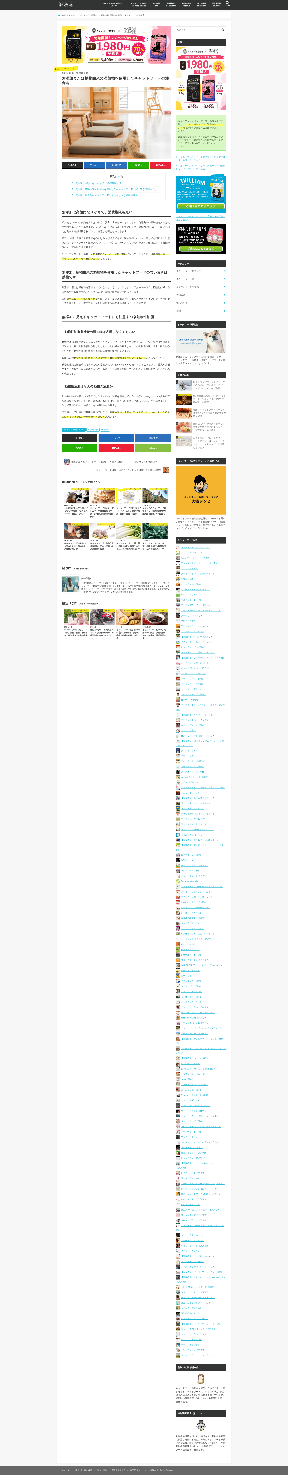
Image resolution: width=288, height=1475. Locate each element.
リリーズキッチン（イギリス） (195, 960)
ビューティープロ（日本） (193, 647)
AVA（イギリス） (189, 621)
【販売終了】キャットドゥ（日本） (198, 714)
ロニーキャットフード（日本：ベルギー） (201, 1194)
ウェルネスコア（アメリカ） (194, 1318)
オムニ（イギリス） (190, 1100)
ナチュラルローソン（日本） (194, 1033)
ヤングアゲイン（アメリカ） (194, 1350)
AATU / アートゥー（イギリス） (196, 558)
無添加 (106, 430)
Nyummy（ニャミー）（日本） (195, 1095)
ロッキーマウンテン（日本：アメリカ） (200, 1189)
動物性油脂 (94, 430)
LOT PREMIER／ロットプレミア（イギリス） (203, 965)
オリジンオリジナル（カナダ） (195, 1105)
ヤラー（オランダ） (190, 1345)
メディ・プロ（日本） (191, 986)
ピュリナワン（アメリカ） (193, 1158)
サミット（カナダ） (190, 1251)
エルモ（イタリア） (190, 793)
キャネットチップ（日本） (193, 694)
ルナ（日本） (187, 976)
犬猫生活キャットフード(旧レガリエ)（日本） (203, 1183)
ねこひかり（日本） (190, 1063)
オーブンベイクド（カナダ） (194, 1111)
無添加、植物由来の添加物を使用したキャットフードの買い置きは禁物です (114, 189)
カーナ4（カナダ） (190, 699)
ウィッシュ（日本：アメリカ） (195, 1334)
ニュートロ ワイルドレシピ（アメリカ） (200, 1329)
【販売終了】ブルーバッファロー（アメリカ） (203, 657)
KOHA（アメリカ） (190, 949)
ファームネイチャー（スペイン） (197, 803)
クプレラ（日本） (189, 751)
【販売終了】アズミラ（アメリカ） (198, 636)
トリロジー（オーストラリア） (195, 1292)
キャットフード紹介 (139, 4)
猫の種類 (156, 4)
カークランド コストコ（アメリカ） (198, 939)
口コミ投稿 (201, 4)
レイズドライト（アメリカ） (194, 1173)
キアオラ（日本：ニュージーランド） (199, 934)
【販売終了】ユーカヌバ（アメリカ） (199, 798)
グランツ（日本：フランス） (194, 865)
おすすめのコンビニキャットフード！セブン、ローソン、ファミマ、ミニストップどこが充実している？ (209, 442)
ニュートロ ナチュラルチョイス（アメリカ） (202, 1028)
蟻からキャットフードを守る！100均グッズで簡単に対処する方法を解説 (209, 413)
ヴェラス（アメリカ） (191, 1308)
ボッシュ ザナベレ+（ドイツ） (195, 668)
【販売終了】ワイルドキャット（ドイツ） (201, 1324)
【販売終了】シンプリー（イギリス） (199, 1256)
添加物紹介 (186, 4)
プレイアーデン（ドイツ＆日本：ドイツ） (201, 1126)
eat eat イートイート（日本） (195, 777)
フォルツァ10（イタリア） (194, 835)
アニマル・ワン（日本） (192, 1261)
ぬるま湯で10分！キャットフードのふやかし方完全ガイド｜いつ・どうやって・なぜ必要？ (209, 384)
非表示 (119, 176)
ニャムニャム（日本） (191, 1090)
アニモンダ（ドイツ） (191, 600)
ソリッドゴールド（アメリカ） (195, 1246)
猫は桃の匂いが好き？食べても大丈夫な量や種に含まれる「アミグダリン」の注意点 (209, 426)
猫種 (178, 310)
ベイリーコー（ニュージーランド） (198, 642)
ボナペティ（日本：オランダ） (195, 663)
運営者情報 (216, 4)
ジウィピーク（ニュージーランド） (198, 1355)
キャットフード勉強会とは (114, 4)
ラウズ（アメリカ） (190, 1178)
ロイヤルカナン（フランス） (194, 1199)
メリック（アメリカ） (191, 991)
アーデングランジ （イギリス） (196, 605)
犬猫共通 (180, 295)
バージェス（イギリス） (192, 684)
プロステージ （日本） (192, 1147)
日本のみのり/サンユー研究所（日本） (199, 1069)
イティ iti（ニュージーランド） (195, 907)
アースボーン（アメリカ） (193, 772)
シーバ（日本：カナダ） (192, 1235)
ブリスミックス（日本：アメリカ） (198, 652)
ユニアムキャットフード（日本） (197, 1303)
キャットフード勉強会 (146, 1470)
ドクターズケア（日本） (192, 766)
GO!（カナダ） (188, 860)
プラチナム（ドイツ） (191, 1132)
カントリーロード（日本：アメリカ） (199, 735)
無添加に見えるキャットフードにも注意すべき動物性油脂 (105, 195)
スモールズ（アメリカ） (192, 1240)
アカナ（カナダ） (189, 568)
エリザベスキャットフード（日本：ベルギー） (203, 787)
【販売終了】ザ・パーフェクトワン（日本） (202, 1272)
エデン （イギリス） (191, 782)
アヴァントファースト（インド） (197, 626)
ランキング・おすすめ (187, 287)
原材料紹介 (171, 4)
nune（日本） (187, 1079)
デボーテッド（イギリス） (193, 761)
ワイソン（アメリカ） (191, 1339)
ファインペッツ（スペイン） (194, 819)
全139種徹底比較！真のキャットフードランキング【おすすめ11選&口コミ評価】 (209, 399)
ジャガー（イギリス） (191, 913)
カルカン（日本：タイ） (192, 928)
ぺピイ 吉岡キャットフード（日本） (198, 1287)
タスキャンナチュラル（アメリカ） (198, 1297)
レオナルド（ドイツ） (191, 955)
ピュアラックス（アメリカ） (194, 1153)
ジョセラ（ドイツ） (190, 923)
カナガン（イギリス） (191, 689)
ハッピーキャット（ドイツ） (194, 876)
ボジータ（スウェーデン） (193, 673)
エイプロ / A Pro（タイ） (193, 552)
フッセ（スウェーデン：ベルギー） (198, 892)
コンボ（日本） (188, 730)
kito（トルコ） (188, 944)
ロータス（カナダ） (190, 970)
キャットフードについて (75, 430)
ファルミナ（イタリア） (192, 808)
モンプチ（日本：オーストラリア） (198, 1012)
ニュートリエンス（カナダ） (194, 1084)
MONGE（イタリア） (191, 1313)
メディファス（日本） (191, 981)
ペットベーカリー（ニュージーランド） (200, 1116)
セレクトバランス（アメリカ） (195, 1220)
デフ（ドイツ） (188, 756)
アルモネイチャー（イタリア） (195, 589)
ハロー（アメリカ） (190, 871)
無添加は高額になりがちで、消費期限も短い (97, 183)
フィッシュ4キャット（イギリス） (197, 829)
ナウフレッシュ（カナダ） (193, 1074)
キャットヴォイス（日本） (193, 725)
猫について (182, 303)
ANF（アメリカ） (189, 594)
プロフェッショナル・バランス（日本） (200, 1142)
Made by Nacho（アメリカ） (195, 1018)
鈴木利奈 (86, 578)
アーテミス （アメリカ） (193, 615)
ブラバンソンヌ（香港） (192, 678)
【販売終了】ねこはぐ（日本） (195, 1058)
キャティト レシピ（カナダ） (195, 720)
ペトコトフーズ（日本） (192, 1121)
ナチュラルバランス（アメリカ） (197, 1023)
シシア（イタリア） (190, 1204)
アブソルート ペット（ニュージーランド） (201, 563)
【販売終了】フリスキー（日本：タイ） (200, 840)
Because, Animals (189, 881)
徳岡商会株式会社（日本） (193, 918)
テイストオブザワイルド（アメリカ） (199, 1267)
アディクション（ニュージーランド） (199, 573)
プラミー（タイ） (189, 1137)
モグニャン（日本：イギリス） (195, 1007)
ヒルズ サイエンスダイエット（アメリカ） (201, 1210)
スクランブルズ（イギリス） (194, 1215)
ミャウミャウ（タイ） (191, 1002)
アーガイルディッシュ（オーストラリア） (201, 610)
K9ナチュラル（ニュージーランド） (198, 814)
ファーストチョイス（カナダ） (195, 547)
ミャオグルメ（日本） (191, 997)
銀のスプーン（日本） (191, 855)
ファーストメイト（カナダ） (194, 824)
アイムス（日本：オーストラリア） (198, 897)
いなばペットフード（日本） (194, 902)
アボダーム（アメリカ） (192, 631)
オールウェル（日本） (191, 584)
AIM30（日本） (188, 579)
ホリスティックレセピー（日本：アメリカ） (202, 886)
